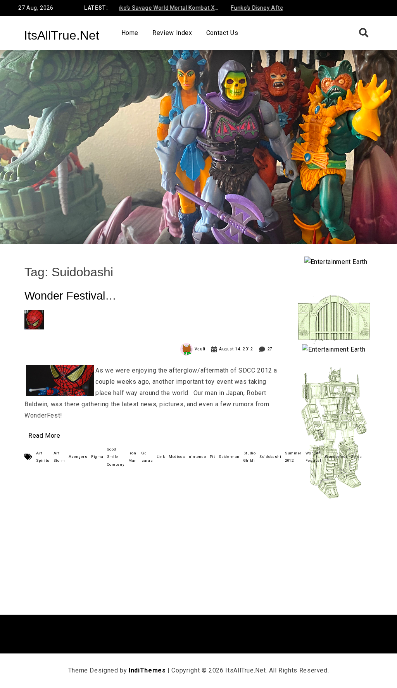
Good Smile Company (115, 456)
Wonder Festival (313, 457)
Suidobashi (270, 456)
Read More (44, 435)
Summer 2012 (293, 457)
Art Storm (59, 457)
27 (270, 349)
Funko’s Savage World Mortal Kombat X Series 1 (152, 9)
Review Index (172, 32)
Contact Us (222, 32)
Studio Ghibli (249, 457)
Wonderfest (336, 456)
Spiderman (229, 456)
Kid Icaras (146, 457)
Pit (212, 456)
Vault (200, 349)
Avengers (78, 456)
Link (161, 456)
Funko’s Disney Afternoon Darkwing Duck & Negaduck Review (278, 9)
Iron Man (132, 457)
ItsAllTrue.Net (61, 35)
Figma (97, 456)
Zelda (356, 456)
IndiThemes (147, 670)
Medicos (177, 456)
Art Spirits (42, 457)
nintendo (197, 456)
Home (130, 32)
